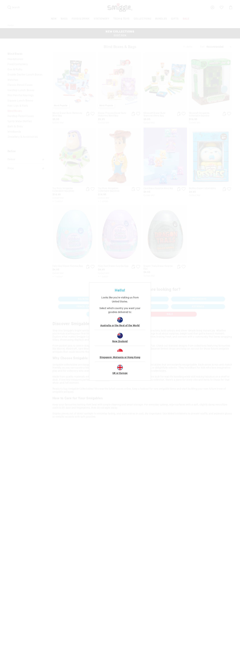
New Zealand (120, 341)
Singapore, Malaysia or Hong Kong (120, 357)
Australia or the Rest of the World (120, 325)
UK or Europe (120, 373)
